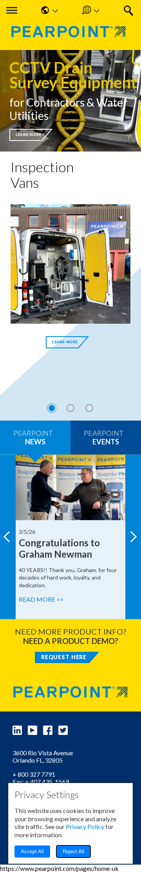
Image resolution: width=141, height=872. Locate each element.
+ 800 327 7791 (34, 774)
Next (133, 537)
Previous (8, 537)
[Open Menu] (12, 10)
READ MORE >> (41, 599)
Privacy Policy (85, 826)
